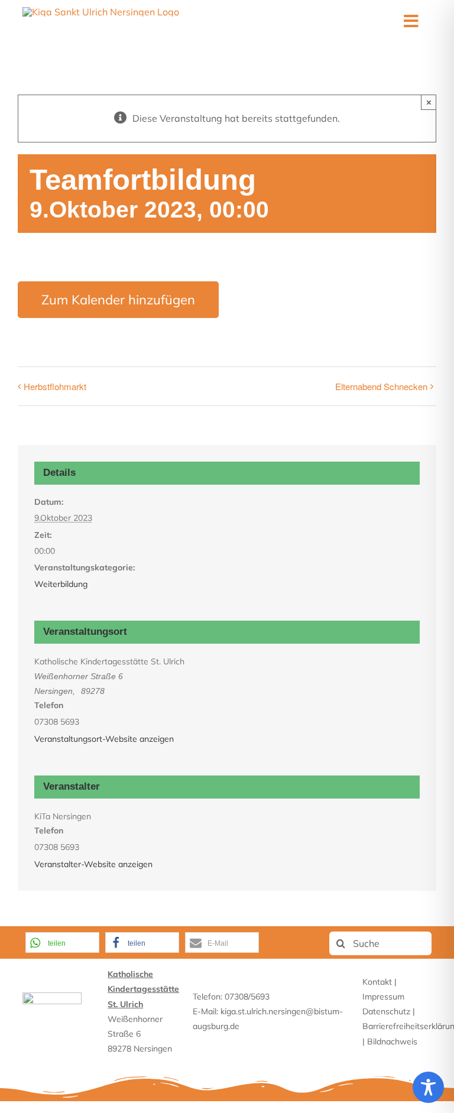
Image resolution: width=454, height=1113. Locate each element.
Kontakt (377, 981)
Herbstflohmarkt (55, 386)
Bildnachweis (392, 1041)
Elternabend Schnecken (381, 386)
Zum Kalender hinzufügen (118, 299)
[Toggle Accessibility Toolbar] (428, 1087)
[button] (62, 942)
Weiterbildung (60, 584)
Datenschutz (386, 1011)
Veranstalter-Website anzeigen (93, 864)
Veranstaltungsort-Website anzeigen (104, 739)
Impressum (383, 996)
